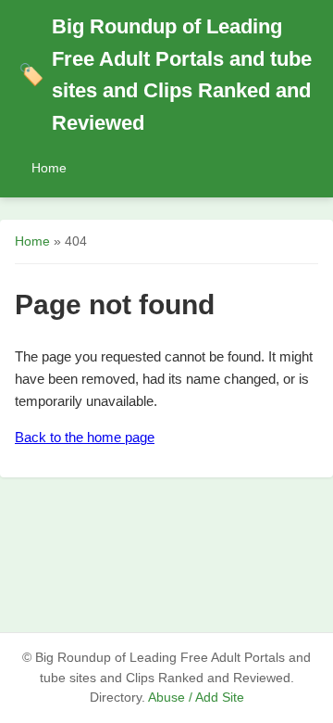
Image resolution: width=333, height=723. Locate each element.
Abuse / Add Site (196, 697)
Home (49, 167)
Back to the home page (84, 437)
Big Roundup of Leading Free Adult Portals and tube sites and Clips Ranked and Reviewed (165, 74)
